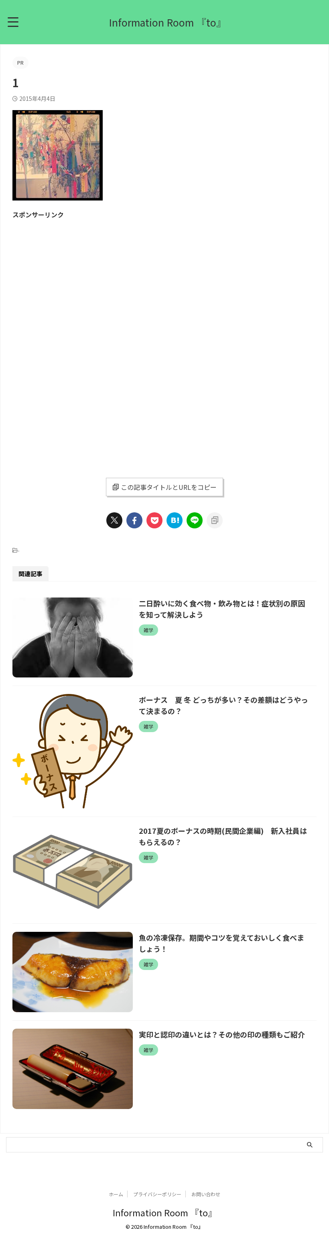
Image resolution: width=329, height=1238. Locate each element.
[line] (195, 520)
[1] (175, 520)
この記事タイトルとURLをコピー (169, 487)
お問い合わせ (205, 1194)
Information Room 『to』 (167, 22)
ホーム (116, 1194)
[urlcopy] (215, 520)
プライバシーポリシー (157, 1194)
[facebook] (134, 520)
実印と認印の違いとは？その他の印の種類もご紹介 (222, 1034)
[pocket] (154, 520)
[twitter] (114, 520)
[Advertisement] (79, 281)
